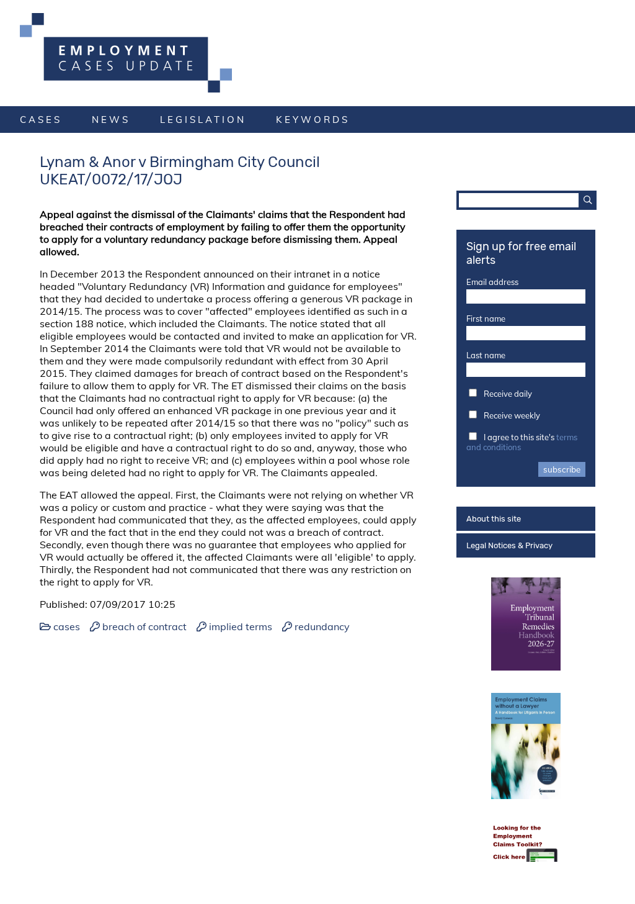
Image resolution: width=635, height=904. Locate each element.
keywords (313, 119)
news (111, 119)
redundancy (322, 626)
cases (41, 119)
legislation (203, 119)
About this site (493, 518)
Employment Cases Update (317, 53)
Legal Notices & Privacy (509, 545)
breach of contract (144, 626)
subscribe (561, 469)
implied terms (240, 626)
